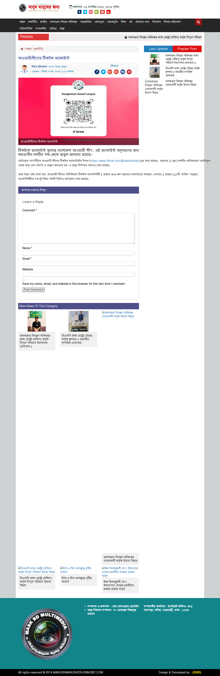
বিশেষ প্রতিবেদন (172, 22)
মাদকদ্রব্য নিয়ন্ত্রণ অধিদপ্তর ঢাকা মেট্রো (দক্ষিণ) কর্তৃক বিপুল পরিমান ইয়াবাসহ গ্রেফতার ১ (170, 37)
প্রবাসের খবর (142, 22)
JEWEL (197, 672)
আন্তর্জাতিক (86, 22)
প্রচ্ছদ (22, 22)
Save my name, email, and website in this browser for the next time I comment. (73, 284)
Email (27, 259)
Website (27, 269)
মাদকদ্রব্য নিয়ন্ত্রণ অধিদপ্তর (63, 22)
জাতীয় (43, 22)
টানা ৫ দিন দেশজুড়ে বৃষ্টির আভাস (77, 580)
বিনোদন (156, 22)
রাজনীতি (32, 22)
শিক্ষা (123, 22)
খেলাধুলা (99, 22)
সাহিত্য (53, 28)
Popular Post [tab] (187, 49)
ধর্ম (130, 22)
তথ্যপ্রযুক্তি (112, 22)
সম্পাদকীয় (40, 28)
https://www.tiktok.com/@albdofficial (114, 161)
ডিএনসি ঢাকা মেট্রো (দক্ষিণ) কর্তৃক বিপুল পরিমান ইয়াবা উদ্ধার (36, 581)
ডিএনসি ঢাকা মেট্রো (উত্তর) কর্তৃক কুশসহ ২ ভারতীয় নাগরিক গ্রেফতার (77, 339)
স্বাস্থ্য (62, 28)
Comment (29, 210)
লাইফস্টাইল (26, 28)
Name (27, 248)
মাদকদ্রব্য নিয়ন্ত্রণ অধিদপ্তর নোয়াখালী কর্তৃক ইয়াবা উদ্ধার (120, 559)
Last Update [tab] (158, 49)
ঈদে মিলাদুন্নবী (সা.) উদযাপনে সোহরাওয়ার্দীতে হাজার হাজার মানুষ (119, 585)
